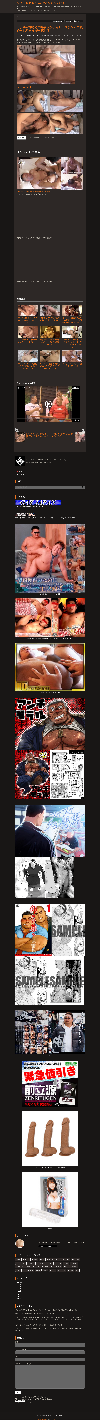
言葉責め (67, 35)
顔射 (66, 1266)
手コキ (60, 35)
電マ (19, 1270)
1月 (19, 1291)
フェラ (38, 35)
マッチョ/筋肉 (21, 1263)
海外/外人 (74, 1266)
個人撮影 (74, 1263)
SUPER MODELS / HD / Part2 (50, 693)
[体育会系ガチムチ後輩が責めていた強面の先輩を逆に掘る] (50, 332)
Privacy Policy (20, 1401)
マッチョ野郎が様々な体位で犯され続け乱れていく (28, 320)
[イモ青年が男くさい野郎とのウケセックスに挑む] (28, 332)
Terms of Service (21, 1402)
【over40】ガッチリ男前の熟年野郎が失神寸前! (33, 191)
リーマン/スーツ (29, 1270)
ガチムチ (50, 1259)
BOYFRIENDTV (57, 1266)
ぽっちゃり (46, 35)
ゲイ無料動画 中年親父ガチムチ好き (41, 3)
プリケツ (59, 1263)
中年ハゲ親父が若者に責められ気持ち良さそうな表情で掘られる (50, 366)
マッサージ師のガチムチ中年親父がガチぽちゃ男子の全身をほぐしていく (72, 320)
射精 (56, 35)
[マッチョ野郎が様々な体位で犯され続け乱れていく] (28, 310)
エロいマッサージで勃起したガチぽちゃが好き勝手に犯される (28, 366)
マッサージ (62, 1270)
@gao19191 (78, 35)
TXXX (45, 1270)
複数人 (71, 1270)
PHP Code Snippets (42, 1419)
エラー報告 (21, 137)
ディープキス (42, 1263)
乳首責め (32, 1263)
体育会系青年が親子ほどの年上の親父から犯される (50, 320)
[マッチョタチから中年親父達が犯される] (72, 356)
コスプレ (37, 1266)
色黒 (67, 1263)
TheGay (67, 1259)
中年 (52, 35)
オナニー (25, 35)
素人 (51, 1263)
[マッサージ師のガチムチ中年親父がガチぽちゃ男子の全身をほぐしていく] (72, 310)
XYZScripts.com (58, 1419)
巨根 (38, 1270)
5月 (19, 1284)
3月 (19, 1287)
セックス (79, 21)
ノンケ (53, 1270)
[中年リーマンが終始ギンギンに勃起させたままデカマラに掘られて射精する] (72, 332)
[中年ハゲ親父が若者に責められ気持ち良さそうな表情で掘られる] (50, 356)
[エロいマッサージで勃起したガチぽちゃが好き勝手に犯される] (28, 356)
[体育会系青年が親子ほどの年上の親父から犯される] (50, 310)
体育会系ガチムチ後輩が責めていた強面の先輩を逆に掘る (50, 342)
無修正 (28, 1266)
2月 (19, 1289)
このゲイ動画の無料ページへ (27, 87)
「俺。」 (50, 1055)
